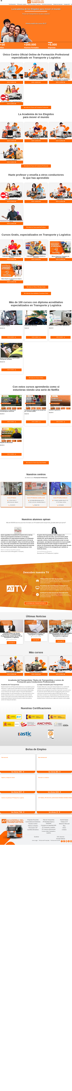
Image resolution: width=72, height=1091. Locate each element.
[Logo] (36, 1)
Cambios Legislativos (54, 410)
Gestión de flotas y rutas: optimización (59, 325)
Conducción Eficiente (30, 325)
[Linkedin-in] (69, 841)
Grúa (36, 672)
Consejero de (36, 79)
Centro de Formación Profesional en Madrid (11, 495)
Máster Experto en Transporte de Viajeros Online (11, 279)
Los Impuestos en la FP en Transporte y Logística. (36, 634)
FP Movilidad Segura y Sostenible (34, 4)
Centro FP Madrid (11, 497)
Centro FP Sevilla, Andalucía (60, 497)
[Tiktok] (64, 841)
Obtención (36, 138)
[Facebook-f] (62, 841)
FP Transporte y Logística (21, 4)
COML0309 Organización (36, 257)
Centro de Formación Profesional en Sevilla (60, 495)
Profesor (36, 199)
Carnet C (60, 138)
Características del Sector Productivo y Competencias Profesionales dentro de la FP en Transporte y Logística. (11, 635)
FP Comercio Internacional (47, 4)
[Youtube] (66, 841)
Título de (11, 79)
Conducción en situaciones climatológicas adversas (8, 410)
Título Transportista (12, 4)
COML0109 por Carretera (11, 257)
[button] (11, 82)
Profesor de (11, 199)
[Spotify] (71, 841)
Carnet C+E (60, 672)
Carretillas (11, 160)
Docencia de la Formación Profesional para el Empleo (11, 221)
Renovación (11, 138)
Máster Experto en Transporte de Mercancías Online (60, 257)
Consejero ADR (67, 4)
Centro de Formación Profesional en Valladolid (36, 495)
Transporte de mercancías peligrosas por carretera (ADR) (35, 410)
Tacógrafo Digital (5, 325)
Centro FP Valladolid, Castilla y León (36, 497)
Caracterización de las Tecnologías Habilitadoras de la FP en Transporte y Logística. (60, 635)
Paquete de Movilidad (6, 442)
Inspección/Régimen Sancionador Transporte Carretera (10, 358)
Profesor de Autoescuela (57, 4)
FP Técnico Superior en (60, 80)
